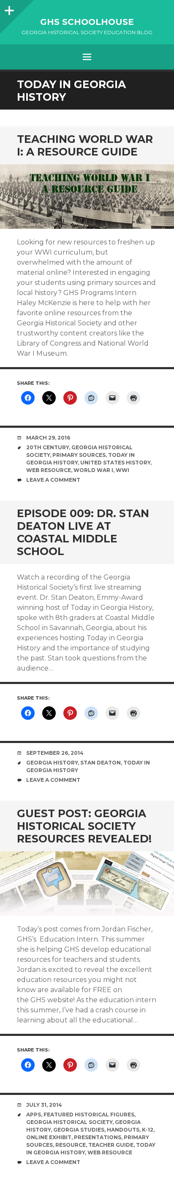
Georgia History (52, 762)
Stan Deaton (100, 762)
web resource (48, 470)
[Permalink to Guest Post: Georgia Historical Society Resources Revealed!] (87, 883)
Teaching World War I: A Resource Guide (85, 145)
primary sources (79, 455)
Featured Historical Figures (89, 1114)
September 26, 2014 (55, 753)
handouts (123, 1130)
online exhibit (48, 1137)
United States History (115, 462)
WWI (122, 470)
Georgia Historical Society (69, 1122)
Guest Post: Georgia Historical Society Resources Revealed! (84, 826)
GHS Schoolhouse (87, 22)
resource (70, 1145)
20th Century (47, 447)
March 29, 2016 (48, 438)
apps (33, 1114)
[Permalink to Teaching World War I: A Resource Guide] (87, 196)
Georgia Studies (78, 1130)
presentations (97, 1137)
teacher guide (110, 1145)
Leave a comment (53, 480)
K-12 (147, 1130)
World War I (93, 470)
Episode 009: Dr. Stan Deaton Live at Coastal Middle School (83, 532)
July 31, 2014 (44, 1105)
